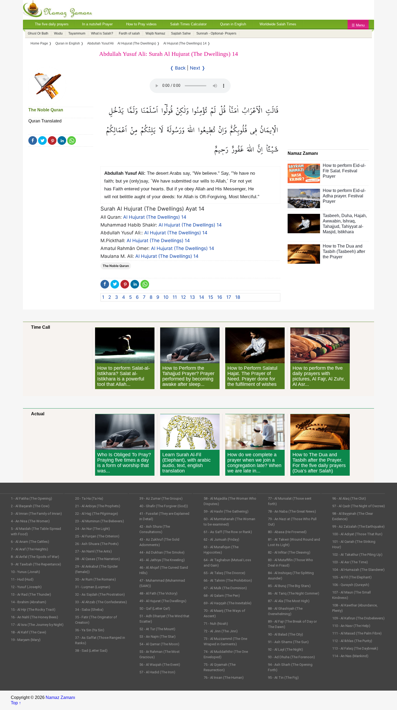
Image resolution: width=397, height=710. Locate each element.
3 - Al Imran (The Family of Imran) (36, 514)
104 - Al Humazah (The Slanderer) (358, 570)
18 (237, 297)
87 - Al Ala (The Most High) (288, 601)
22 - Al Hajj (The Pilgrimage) (96, 514)
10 (166, 297)
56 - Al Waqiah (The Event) (159, 665)
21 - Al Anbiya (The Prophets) (97, 506)
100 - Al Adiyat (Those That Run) (357, 534)
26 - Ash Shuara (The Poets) (97, 544)
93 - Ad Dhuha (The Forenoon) (291, 657)
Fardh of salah (129, 33)
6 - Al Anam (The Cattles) (30, 542)
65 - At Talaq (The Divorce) (224, 573)
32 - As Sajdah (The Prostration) (100, 594)
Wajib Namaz (155, 33)
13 (192, 297)
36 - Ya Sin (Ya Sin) (89, 630)
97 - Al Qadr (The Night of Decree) (358, 506)
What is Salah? (102, 33)
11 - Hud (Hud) (22, 579)
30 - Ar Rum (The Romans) (95, 579)
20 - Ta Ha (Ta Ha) (89, 498)
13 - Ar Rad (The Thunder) (31, 594)
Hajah (360, 215)
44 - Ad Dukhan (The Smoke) (161, 552)
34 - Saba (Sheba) (89, 610)
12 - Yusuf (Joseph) (26, 587)
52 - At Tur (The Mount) (157, 629)
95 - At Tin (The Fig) (283, 677)
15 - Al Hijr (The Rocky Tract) (33, 610)
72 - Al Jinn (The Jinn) (221, 631)
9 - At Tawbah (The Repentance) (36, 564)
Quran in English (233, 24)
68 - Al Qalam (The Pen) (222, 596)
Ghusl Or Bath (38, 33)
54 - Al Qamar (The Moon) (159, 644)
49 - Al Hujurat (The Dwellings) (162, 601)
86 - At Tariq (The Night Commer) (293, 593)
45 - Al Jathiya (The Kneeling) (162, 560)
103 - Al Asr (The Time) (350, 562)
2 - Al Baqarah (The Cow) (30, 506)
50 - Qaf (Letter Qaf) (154, 608)
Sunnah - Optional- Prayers (216, 33)
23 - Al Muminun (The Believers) (99, 521)
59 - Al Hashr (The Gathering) (226, 511)
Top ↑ (16, 703)
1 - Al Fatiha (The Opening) (31, 498)
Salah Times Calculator (188, 24)
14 (201, 297)
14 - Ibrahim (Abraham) (28, 602)
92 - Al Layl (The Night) (285, 649)
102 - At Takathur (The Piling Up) (357, 555)
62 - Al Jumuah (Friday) (221, 539)
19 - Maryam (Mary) (26, 640)
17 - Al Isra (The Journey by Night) (37, 625)
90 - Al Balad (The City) (285, 634)
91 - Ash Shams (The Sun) (288, 642)
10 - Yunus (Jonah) (25, 572)
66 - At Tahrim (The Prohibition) (228, 580)
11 (175, 297)
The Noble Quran (45, 110)
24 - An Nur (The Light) (92, 529)
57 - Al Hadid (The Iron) (157, 672)
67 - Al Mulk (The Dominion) (225, 588)
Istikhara (346, 231)
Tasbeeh (331, 215)
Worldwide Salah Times (278, 24)
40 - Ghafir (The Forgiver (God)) (163, 506)
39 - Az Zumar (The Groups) (161, 498)
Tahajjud (331, 226)
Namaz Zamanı (60, 697)
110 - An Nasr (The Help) (351, 626)
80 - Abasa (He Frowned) (287, 532)
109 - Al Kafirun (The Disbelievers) (358, 618)
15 (210, 297)
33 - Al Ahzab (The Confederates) (101, 602)
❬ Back (178, 68)
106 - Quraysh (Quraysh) (350, 585)
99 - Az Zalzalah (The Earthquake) (358, 526)
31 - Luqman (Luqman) (92, 587)
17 (228, 297)
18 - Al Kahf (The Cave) (28, 632)
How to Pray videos (141, 24)
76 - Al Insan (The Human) (224, 677)
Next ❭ (197, 68)
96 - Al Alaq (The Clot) (349, 498)
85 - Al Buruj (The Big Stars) (289, 586)
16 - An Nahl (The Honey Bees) (34, 617)
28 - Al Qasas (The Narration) (97, 559)
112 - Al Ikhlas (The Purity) (352, 641)
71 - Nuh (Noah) (216, 624)
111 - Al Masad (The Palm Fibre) (357, 633)
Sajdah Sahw (181, 33)
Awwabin (332, 221)
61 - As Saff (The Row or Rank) (228, 532)
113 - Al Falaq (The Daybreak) (355, 648)
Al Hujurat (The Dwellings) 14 (154, 217)
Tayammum (76, 33)
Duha (346, 215)
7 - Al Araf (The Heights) (29, 549)
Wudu (58, 33)
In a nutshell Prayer (97, 24)
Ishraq (349, 221)
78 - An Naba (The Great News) (292, 511)
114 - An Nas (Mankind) (350, 656)
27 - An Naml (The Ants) (93, 551)
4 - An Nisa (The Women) (30, 521)
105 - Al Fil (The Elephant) (352, 577)
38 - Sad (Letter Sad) (91, 651)
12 (183, 297)
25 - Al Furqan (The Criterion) (97, 536)
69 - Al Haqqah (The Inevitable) (227, 603)
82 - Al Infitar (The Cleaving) (289, 552)
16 (219, 297)
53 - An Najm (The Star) (157, 636)
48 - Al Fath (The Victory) (158, 593)
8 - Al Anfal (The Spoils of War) (35, 557)
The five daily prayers (52, 24)
